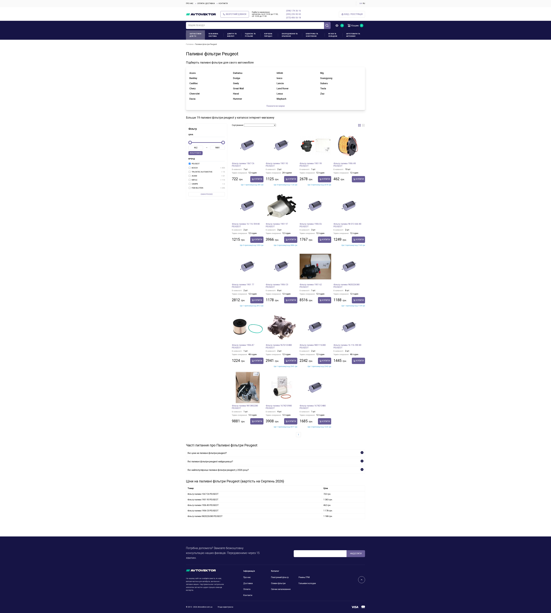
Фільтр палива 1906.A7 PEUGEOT (243, 346)
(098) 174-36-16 (293, 11)
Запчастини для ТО (195, 35)
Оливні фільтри (278, 583)
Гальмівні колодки (307, 583)
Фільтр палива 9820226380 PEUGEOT (346, 285)
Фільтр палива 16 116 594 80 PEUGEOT (246, 225)
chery (192, 88)
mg (322, 73)
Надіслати (356, 553)
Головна (189, 44)
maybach (281, 98)
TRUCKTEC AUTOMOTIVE (208, 172)
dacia (192, 98)
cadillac (193, 83)
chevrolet (194, 93)
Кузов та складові (332, 35)
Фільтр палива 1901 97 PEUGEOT (277, 225)
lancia (280, 83)
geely (236, 83)
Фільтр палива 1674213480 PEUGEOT (313, 407)
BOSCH (208, 168)
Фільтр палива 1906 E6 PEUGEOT (311, 225)
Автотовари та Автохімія (353, 35)
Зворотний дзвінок (236, 14)
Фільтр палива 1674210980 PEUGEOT (279, 407)
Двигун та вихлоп (232, 35)
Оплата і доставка (206, 3)
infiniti (280, 73)
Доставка (248, 583)
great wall (238, 88)
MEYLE (208, 180)
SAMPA (208, 184)
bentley (193, 78)
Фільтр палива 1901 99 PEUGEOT (311, 164)
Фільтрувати (195, 153)
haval (236, 93)
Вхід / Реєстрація (353, 14)
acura (192, 73)
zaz (322, 93)
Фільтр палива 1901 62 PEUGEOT (311, 285)
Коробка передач (268, 35)
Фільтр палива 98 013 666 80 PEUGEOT (347, 225)
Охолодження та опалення (290, 35)
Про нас (189, 3)
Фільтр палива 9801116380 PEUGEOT (313, 346)
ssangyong (326, 78)
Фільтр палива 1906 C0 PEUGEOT (277, 285)
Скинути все (207, 194)
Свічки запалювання (281, 589)
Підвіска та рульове (250, 35)
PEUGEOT (195, 164)
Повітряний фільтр (280, 577)
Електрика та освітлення (312, 35)
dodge (236, 78)
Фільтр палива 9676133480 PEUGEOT (279, 346)
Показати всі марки (275, 106)
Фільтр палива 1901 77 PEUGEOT (243, 285)
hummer (237, 98)
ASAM (208, 176)
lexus (280, 93)
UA (360, 3)
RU (364, 3)
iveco (279, 78)
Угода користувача (225, 607)
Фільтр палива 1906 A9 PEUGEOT (344, 164)
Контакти (223, 3)
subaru (324, 83)
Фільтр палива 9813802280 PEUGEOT (245, 407)
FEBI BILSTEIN (208, 188)
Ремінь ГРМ (304, 577)
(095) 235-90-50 (293, 14)
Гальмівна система (213, 35)
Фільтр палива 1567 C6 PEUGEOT (243, 164)
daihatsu (237, 73)
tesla (323, 88)
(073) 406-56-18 (293, 17)
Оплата (246, 589)
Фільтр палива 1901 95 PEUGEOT (277, 164)
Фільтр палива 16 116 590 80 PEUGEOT (347, 346)
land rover (283, 88)
